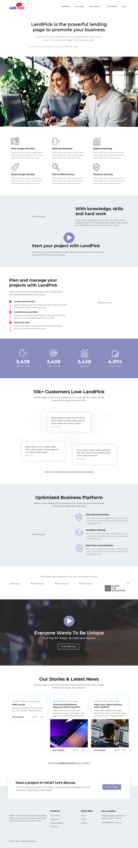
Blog (124, 6)
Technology (73, 701)
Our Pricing (54, 827)
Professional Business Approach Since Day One (66, 705)
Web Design (114, 701)
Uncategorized (34, 701)
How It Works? (55, 816)
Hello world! (18, 704)
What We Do (94, 6)
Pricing (83, 819)
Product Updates (56, 823)
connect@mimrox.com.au (111, 822)
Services (66, 6)
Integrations (54, 819)
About (83, 816)
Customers (112, 6)
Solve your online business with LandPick (108, 705)
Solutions (79, 6)
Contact (84, 823)
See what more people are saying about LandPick (69, 471)
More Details (18, 717)
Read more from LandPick (69, 763)
